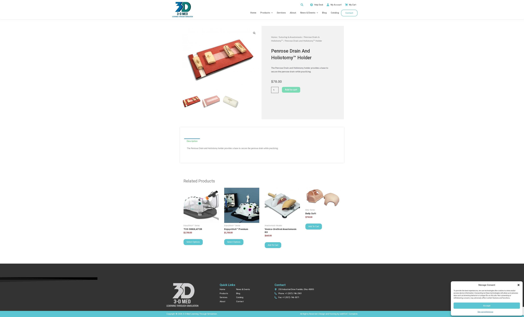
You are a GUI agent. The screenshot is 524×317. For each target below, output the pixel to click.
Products (265, 12)
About (293, 12)
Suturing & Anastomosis (290, 37)
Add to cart (291, 90)
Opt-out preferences (485, 312)
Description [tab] (192, 141)
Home (253, 12)
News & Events (307, 12)
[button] (518, 285)
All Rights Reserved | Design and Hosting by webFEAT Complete (329, 314)
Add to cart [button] (273, 245)
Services (281, 12)
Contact (349, 13)
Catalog (335, 12)
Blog (324, 12)
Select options (193, 242)
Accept (486, 305)
